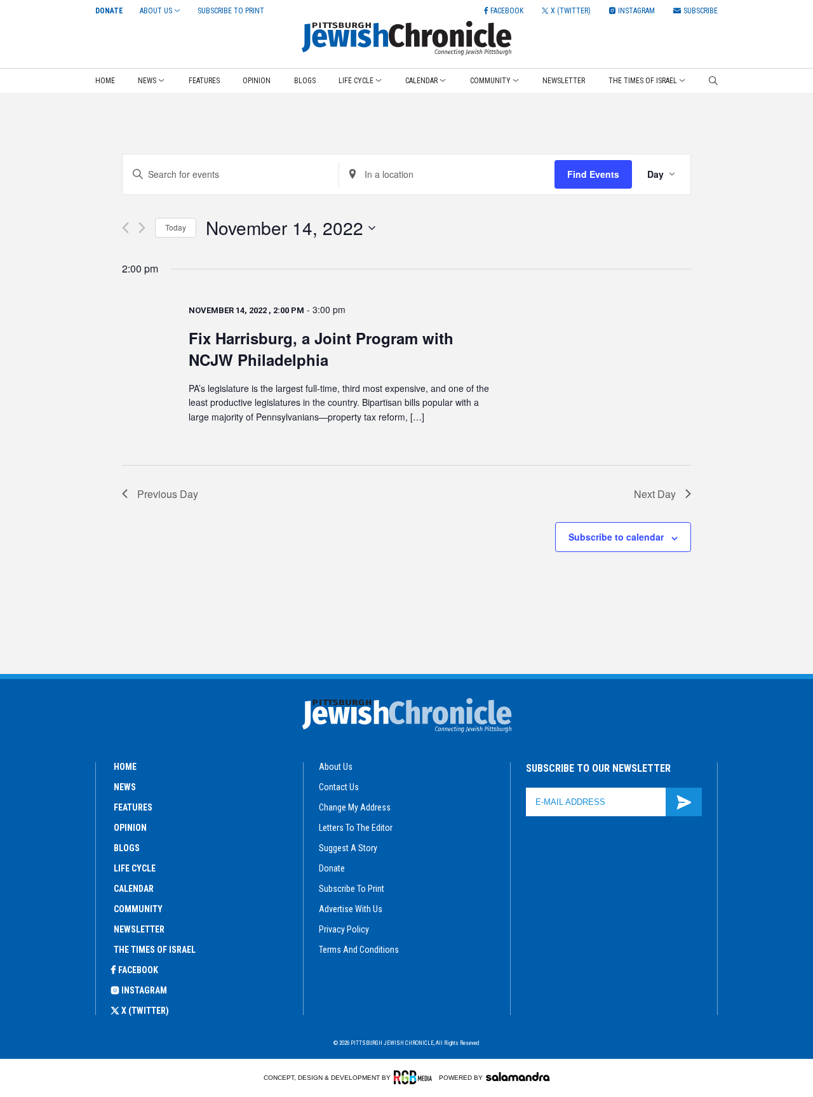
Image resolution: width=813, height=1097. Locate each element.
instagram (144, 990)
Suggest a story (348, 848)
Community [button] (490, 80)
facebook (138, 970)
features (133, 807)
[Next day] (141, 228)
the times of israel (155, 950)
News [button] (147, 80)
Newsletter (563, 80)
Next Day (655, 494)
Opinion (257, 80)
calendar (134, 889)
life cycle (135, 868)
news (125, 787)
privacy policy (344, 929)
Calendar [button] (421, 80)
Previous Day (167, 494)
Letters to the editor (356, 828)
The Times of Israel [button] (642, 80)
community (138, 909)
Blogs (305, 80)
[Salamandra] (517, 1076)
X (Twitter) (145, 1011)
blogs (127, 848)
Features (204, 80)
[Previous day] (125, 228)
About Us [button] (156, 10)
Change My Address (355, 807)
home (125, 767)
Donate (109, 10)
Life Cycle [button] (356, 80)
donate (332, 868)
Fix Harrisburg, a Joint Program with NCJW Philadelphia (321, 348)
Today (175, 227)
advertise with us (350, 909)
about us (336, 767)
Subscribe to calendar (616, 536)
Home (105, 80)
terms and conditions (359, 950)
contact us (339, 787)
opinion (130, 828)
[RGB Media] (415, 1077)
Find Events (593, 174)
